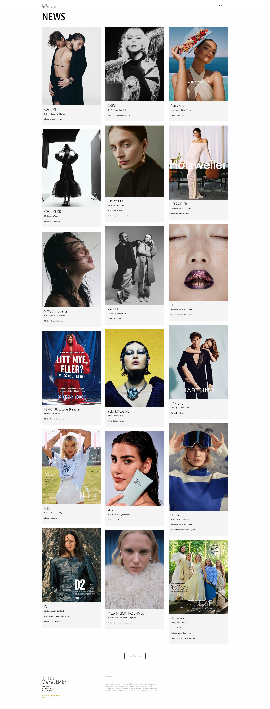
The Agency (109, 677)
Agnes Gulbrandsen (122, 686)
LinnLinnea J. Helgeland (147, 684)
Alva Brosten (109, 686)
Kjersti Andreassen (122, 688)
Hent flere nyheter (135, 656)
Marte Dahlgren (136, 688)
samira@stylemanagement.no (51, 695)
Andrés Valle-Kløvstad (150, 688)
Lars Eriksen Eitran (146, 686)
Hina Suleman (134, 686)
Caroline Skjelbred (111, 690)
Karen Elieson (123, 690)
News (107, 679)
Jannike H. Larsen (132, 684)
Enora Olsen (133, 690)
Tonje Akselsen (109, 684)
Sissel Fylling (121, 684)
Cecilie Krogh (144, 690)
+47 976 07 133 (46, 697)
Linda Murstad (109, 688)
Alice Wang (153, 690)
